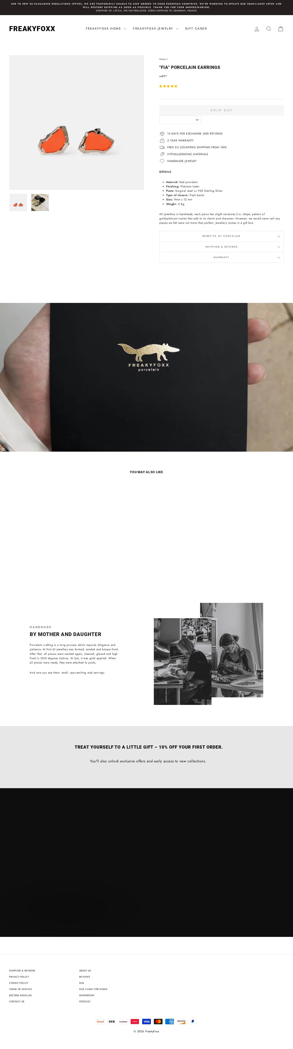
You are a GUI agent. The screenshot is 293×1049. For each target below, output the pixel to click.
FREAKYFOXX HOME (104, 28)
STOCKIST (85, 1001)
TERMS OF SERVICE (20, 989)
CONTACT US (16, 1001)
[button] (169, 86)
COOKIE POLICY (18, 983)
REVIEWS (84, 977)
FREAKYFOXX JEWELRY (154, 28)
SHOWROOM (86, 995)
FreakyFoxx (32, 29)
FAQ (81, 983)
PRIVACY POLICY (19, 977)
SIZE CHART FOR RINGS (93, 989)
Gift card (26, 437)
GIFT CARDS (196, 28)
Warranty (222, 257)
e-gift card (65, 437)
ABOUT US (85, 970)
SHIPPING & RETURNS (22, 970)
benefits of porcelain (222, 236)
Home (162, 59)
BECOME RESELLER (20, 995)
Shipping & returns (222, 246)
